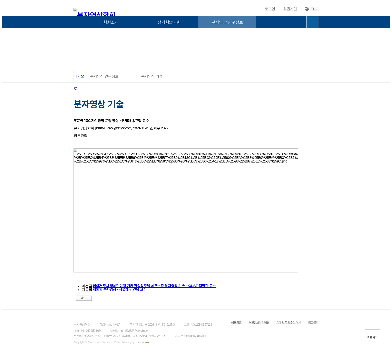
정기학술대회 (168, 22)
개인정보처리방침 (259, 322)
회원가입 (290, 9)
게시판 (111, 34)
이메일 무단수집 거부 (288, 322)
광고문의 (313, 322)
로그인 (270, 9)
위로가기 (372, 337)
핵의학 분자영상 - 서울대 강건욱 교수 (119, 289)
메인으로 (79, 78)
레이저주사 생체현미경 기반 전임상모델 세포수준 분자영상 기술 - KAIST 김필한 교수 (154, 286)
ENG (314, 9)
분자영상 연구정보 (227, 22)
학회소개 (110, 22)
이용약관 (236, 322)
